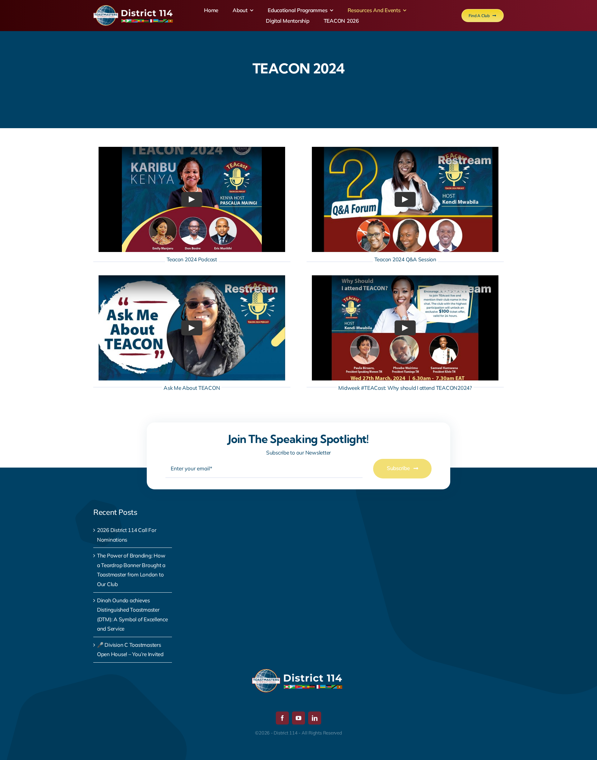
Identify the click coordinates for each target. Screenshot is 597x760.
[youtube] (298, 718)
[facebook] (282, 718)
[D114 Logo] (134, 7)
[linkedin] (314, 718)
